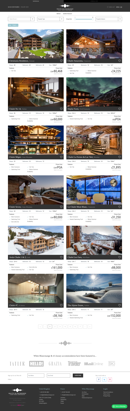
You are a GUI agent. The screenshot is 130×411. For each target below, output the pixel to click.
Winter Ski (36, 1)
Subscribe (78, 375)
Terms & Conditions (108, 392)
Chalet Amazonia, (79, 61)
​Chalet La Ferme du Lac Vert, (83, 157)
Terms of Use (106, 394)
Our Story (84, 392)
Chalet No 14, (18, 109)
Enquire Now (24, 7)
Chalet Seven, (20, 207)
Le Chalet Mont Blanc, (81, 207)
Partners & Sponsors (87, 397)
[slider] (75, 19)
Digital (21, 405)
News (83, 396)
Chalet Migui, (20, 157)
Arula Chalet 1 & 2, (19, 257)
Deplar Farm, (79, 109)
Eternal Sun (94, 1)
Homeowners (85, 394)
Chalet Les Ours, (78, 257)
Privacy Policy (106, 396)
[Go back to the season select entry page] (65, 7)
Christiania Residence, (21, 61)
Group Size (69, 19)
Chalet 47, (17, 305)
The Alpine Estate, (78, 305)
